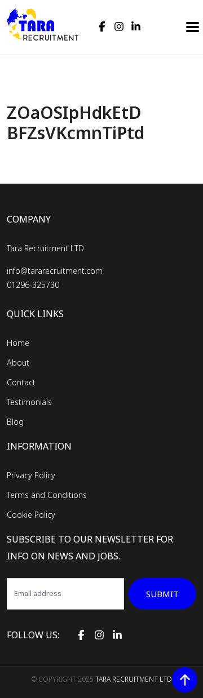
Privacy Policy (31, 475)
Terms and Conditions (47, 495)
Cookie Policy (31, 514)
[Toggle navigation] (193, 26)
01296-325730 (33, 284)
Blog (15, 421)
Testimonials (29, 402)
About (18, 362)
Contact (21, 382)
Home (18, 342)
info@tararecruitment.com (55, 270)
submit (162, 593)
